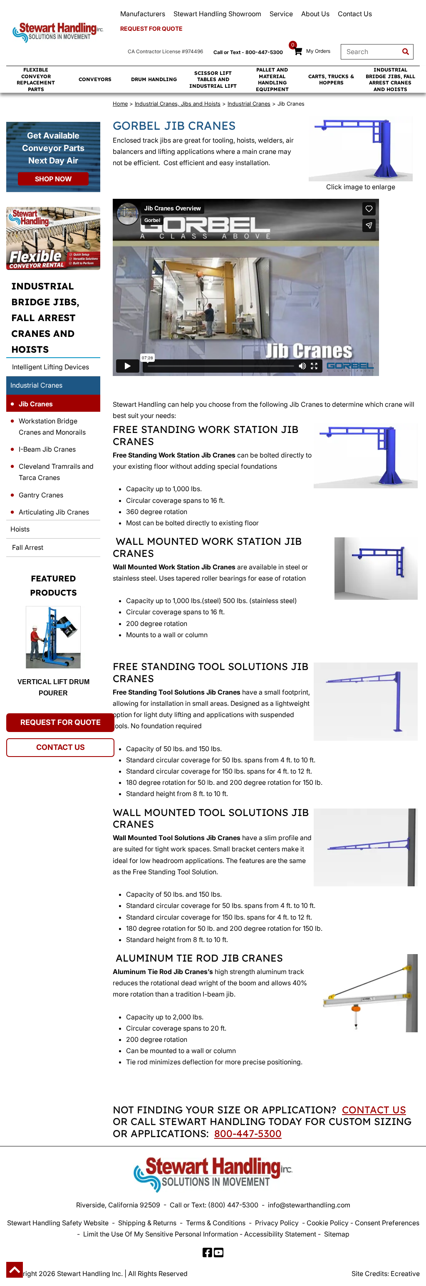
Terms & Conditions (215, 1223)
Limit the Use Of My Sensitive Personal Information (160, 1234)
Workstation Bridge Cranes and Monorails (52, 426)
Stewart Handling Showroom (217, 14)
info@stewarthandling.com (309, 1205)
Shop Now (53, 179)
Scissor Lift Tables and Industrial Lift (213, 79)
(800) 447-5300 (233, 1205)
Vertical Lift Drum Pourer (53, 687)
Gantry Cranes (41, 495)
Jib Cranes (36, 404)
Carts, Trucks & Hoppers (331, 79)
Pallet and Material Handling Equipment (272, 79)
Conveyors (95, 79)
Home (120, 103)
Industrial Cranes (36, 385)
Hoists (20, 529)
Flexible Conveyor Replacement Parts (36, 79)
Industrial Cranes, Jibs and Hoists (177, 103)
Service (281, 14)
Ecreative (405, 1273)
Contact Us (355, 14)
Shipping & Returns (147, 1223)
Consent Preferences (387, 1223)
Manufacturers (142, 14)
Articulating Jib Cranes (54, 512)
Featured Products (53, 585)
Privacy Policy (277, 1223)
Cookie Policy (328, 1223)
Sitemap (336, 1234)
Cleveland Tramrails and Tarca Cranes (56, 472)
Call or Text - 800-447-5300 (248, 52)
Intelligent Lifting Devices (49, 367)
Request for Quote (151, 28)
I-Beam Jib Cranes (47, 449)
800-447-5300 (248, 1133)
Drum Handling (154, 79)
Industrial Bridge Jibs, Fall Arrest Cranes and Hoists (390, 79)
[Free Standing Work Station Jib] (360, 148)
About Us (315, 14)
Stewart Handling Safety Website (58, 1223)
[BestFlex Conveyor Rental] (53, 238)
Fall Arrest (26, 547)
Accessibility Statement (280, 1234)
